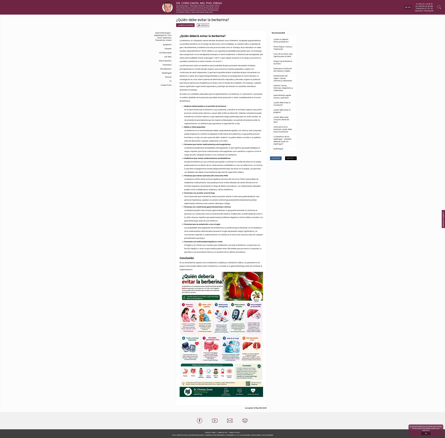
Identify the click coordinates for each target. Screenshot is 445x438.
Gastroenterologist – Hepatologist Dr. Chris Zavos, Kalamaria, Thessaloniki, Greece (163, 36)
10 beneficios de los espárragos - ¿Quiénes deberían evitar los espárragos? (282, 140)
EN (409, 7)
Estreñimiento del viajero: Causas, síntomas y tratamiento (282, 78)
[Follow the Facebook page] (200, 421)
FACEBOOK (276, 158)
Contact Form (166, 85)
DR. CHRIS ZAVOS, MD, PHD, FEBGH (199, 3)
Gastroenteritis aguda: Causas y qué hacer (282, 96)
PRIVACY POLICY (234, 432)
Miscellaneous (166, 69)
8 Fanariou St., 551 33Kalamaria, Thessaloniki (424, 9)
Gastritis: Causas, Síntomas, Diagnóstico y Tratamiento (283, 87)
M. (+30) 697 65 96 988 (424, 6)
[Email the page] (230, 421)
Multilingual (167, 73)
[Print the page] (245, 421)
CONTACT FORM (210, 432)
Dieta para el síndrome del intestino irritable (282, 69)
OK (426, 433)
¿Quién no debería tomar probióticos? (281, 40)
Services (168, 77)
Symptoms (167, 44)
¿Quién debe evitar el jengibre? (281, 111)
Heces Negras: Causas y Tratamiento (282, 47)
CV (170, 81)
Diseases (168, 48)
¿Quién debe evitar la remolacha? (281, 103)
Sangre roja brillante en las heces (282, 62)
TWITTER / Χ (290, 158)
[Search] (439, 7)
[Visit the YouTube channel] (215, 421)
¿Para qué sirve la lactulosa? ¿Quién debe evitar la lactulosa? (282, 129)
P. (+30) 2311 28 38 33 (424, 4)
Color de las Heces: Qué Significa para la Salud (282, 55)
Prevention (167, 65)
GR (406, 7)
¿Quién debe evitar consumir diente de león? (281, 119)
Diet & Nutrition (165, 61)
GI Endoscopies (165, 52)
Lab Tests (168, 56)
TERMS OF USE (222, 432)
